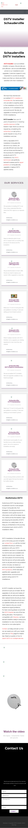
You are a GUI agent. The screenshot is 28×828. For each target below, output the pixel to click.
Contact (4, 629)
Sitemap (14, 825)
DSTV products (7, 569)
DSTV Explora (9, 612)
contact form (9, 543)
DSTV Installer (8, 64)
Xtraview (16, 617)
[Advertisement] (14, 765)
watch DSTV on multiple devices (12, 638)
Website (5, 823)
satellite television (9, 124)
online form (7, 131)
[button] (25, 12)
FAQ (12, 633)
